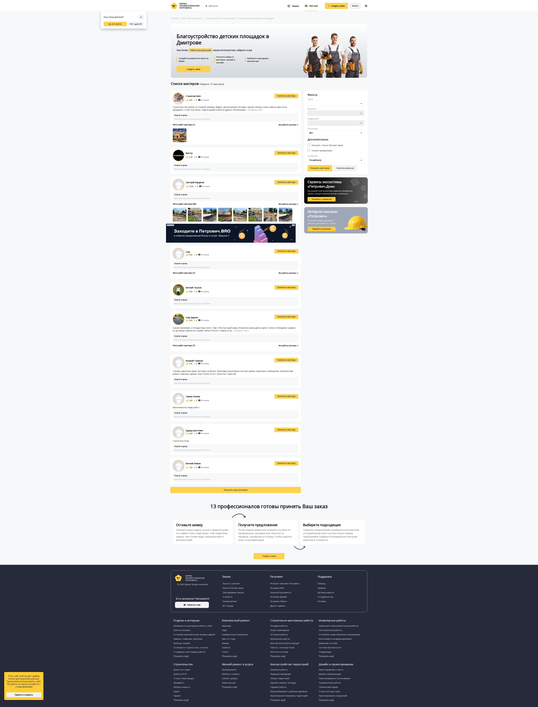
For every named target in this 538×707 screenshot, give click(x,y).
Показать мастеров (319, 168)
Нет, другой (136, 24)
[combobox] (336, 103)
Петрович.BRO (277, 588)
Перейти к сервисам (321, 199)
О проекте (227, 596)
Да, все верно (115, 24)
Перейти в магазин (321, 229)
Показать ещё (181, 656)
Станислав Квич (193, 96)
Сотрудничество (325, 596)
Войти (355, 5)
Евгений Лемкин (193, 463)
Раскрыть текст (255, 109)
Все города (227, 605)
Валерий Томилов (194, 360)
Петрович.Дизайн (278, 596)
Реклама (322, 601)
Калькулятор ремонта (280, 592)
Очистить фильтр (345, 168)
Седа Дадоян (192, 317)
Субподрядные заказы (233, 592)
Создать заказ (193, 69)
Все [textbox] (311, 132)
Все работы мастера (288, 124)
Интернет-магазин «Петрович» (285, 583)
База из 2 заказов (230, 583)
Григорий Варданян (195, 182)
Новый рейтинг (229, 601)
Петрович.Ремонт (278, 601)
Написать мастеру (286, 95)
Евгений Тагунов (193, 287)
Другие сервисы (277, 605)
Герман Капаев (193, 396)
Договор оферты (326, 592)
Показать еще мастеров (235, 490)
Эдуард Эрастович (194, 430)
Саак (188, 252)
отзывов (205, 100)
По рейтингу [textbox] (315, 160)
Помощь (322, 583)
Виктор (189, 153)
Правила (322, 588)
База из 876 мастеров (232, 588)
